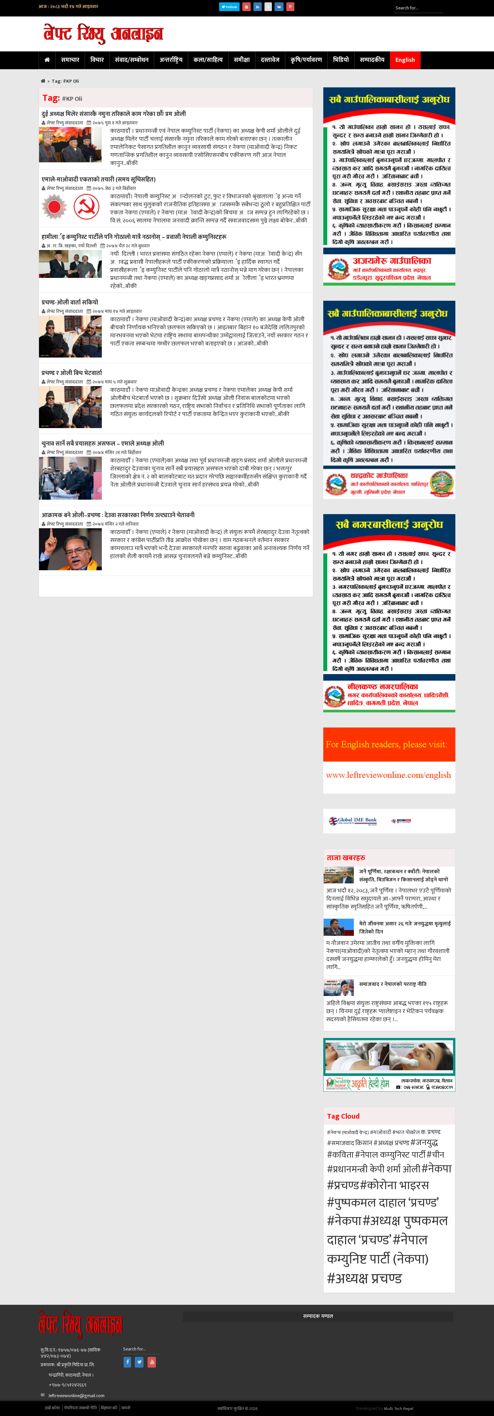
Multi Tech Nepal (398, 1408)
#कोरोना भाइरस (394, 1186)
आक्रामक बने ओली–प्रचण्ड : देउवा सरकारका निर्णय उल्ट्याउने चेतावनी (118, 515)
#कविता (340, 1155)
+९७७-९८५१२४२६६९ (67, 1385)
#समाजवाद (340, 1143)
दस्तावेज (270, 60)
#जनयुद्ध (424, 1142)
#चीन (435, 1155)
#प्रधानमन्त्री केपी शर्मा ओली (373, 1169)
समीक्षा (242, 60)
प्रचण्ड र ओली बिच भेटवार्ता (72, 373)
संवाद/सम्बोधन (132, 60)
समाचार (70, 60)
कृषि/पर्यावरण (306, 60)
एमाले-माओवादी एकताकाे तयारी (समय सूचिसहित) (99, 179)
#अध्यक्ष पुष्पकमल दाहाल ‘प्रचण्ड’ (387, 1230)
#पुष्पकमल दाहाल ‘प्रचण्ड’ (383, 1203)
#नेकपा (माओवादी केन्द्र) (348, 1132)
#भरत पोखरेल (406, 1132)
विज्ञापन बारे (109, 1408)
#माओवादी (380, 1132)
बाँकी (132, 163)
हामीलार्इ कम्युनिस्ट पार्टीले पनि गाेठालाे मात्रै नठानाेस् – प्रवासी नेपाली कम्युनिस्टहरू (134, 237)
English (405, 60)
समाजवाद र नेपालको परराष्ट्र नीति (392, 984)
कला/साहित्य (208, 60)
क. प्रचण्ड (431, 1132)
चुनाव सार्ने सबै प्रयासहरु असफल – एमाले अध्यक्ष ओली (103, 444)
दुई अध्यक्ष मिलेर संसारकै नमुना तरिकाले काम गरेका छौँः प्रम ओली (114, 114)
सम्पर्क (126, 1408)
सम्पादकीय (372, 60)
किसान (363, 1143)
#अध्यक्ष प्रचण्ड (391, 1143)
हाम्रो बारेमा (52, 1408)
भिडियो (341, 60)
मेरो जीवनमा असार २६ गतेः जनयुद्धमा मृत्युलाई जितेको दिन (405, 927)
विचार (97, 60)
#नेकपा (436, 1169)
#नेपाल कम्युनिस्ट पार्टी (390, 1155)
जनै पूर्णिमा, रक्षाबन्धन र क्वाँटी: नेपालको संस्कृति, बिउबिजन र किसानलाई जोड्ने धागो (403, 875)
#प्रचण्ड (343, 1186)
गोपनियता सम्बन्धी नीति (80, 1408)
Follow (231, 7)
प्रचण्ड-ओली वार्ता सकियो (70, 302)
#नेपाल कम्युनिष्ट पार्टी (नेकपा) (378, 1250)
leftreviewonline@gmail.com (77, 1396)
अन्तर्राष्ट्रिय (171, 60)
